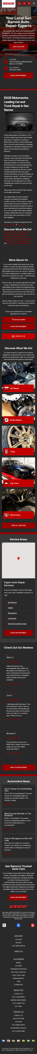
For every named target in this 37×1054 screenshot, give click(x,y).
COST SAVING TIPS (18, 1003)
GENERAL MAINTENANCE (18, 1000)
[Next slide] (35, 703)
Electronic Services (18, 239)
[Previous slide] (2, 703)
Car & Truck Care (18, 975)
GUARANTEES (18, 984)
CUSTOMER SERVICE (18, 946)
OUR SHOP (19, 936)
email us (21, 224)
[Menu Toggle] (34, 3)
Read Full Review (13, 684)
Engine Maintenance (22, 241)
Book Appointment (18, 75)
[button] (18, 558)
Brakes (6, 232)
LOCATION (18, 939)
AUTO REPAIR (18, 959)
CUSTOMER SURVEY (18, 1025)
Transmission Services (18, 969)
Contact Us (20, 336)
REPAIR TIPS (18, 990)
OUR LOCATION (18, 47)
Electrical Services (18, 234)
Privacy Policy (27, 1050)
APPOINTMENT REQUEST (18, 1028)
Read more (8, 804)
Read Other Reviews (18, 767)
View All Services (18, 525)
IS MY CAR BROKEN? (18, 997)
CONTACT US (18, 994)
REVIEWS (18, 942)
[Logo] (8, 4)
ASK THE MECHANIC (18, 1031)
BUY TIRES (18, 1006)
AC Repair (13, 232)
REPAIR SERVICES (18, 978)
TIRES (18, 981)
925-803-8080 (15, 70)
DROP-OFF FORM (18, 1018)
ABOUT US (19, 951)
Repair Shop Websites (23, 1048)
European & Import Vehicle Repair (19, 243)
